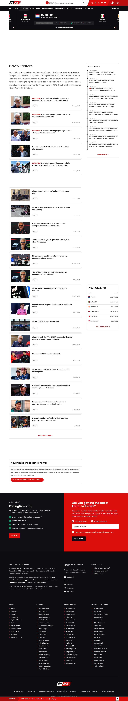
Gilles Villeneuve (99, 623)
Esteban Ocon (44, 640)
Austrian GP (70, 629)
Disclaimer (31, 691)
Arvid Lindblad (43, 646)
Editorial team (19, 691)
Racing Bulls (15, 631)
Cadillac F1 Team (17, 637)
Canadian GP (70, 620)
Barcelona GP (71, 626)
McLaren (14, 611)
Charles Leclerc (40, 582)
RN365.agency (99, 574)
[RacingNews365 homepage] (10, 8)
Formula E (88, 8)
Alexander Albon (44, 657)
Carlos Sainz (43, 634)
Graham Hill (98, 654)
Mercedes (14, 617)
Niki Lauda (97, 640)
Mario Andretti (99, 666)
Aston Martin (15, 626)
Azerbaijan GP (71, 649)
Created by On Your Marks (89, 691)
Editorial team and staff (102, 568)
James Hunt (98, 626)
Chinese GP (70, 611)
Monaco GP (70, 623)
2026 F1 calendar (26, 586)
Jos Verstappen (99, 634)
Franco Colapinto (45, 666)
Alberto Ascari (98, 617)
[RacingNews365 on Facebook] (95, 2)
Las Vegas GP (70, 657)
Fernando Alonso (39, 580)
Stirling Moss (98, 646)
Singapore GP (71, 652)
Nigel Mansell (98, 643)
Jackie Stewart (99, 629)
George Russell (25, 582)
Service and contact (101, 571)
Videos (69, 8)
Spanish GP (70, 646)
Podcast (78, 8)
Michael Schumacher (101, 614)
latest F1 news (20, 568)
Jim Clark (97, 637)
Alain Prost (97, 611)
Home (17, 8)
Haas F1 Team (16, 629)
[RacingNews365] (15, 2)
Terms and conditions (46, 691)
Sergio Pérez (43, 637)
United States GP (72, 654)
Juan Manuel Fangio (101, 649)
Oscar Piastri (43, 631)
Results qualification (44, 23)
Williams (14, 634)
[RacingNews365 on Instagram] (92, 2)
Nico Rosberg (98, 608)
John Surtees (98, 663)
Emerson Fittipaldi (100, 652)
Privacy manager (108, 691)
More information (65, 27)
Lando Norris (14, 582)
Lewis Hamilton (44, 620)
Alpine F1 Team (16, 620)
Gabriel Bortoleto (44, 669)
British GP (69, 631)
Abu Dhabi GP (71, 663)
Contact (73, 691)
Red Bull (13, 608)
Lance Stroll (43, 652)
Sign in (14, 536)
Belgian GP (70, 634)
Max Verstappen (23, 580)
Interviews (60, 8)
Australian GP (70, 608)
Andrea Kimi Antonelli (46, 626)
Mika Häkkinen (98, 631)
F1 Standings (47, 8)
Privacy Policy (62, 691)
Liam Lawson (43, 660)
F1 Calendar (35, 8)
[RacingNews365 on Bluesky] (102, 2)
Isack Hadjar (43, 629)
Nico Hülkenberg (44, 654)
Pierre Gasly (43, 649)
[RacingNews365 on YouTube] (105, 2)
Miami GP (69, 617)
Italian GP (69, 643)
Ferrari (13, 614)
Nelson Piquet (98, 657)
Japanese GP (70, 614)
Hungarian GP (71, 637)
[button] (25, 18)
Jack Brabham (99, 660)
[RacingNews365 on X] (98, 2)
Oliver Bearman (44, 663)
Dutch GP (69, 640)
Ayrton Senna (98, 620)
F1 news (25, 8)
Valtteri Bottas (44, 643)
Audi (12, 623)
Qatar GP (69, 660)
